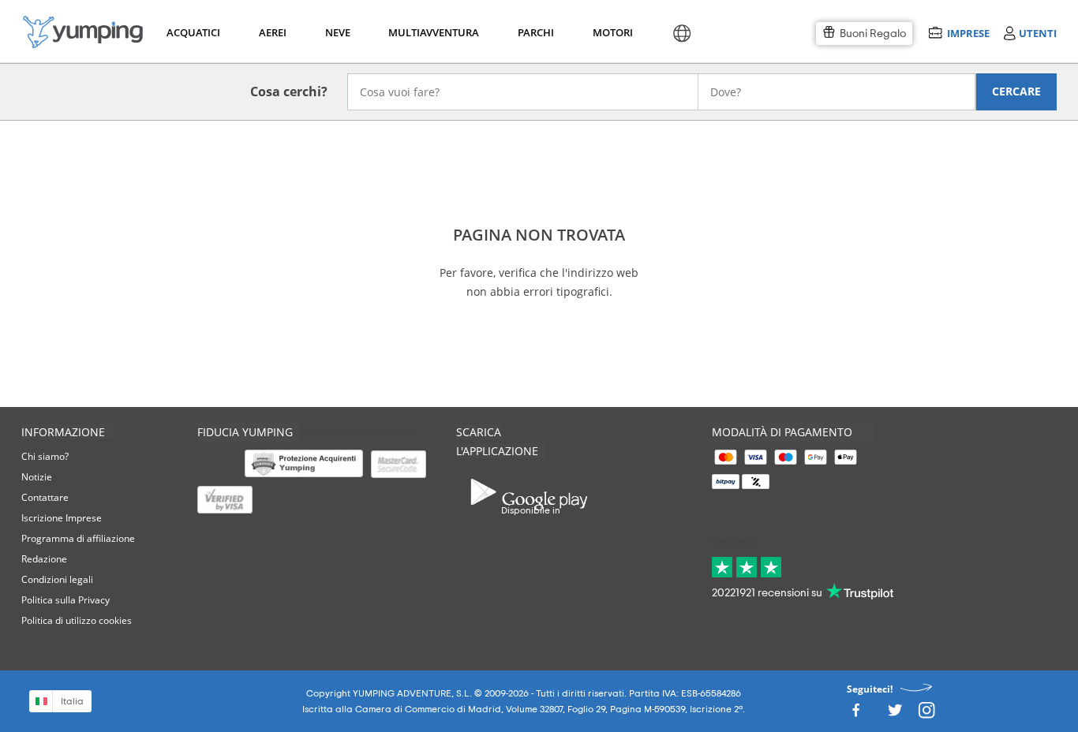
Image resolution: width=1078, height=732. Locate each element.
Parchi (535, 32)
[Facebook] (855, 714)
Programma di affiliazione (78, 538)
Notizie (36, 477)
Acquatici (192, 32)
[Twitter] (895, 714)
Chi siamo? (45, 456)
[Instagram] (926, 714)
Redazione (44, 559)
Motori (612, 32)
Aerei (272, 32)
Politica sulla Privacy (65, 600)
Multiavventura (430, 32)
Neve (337, 32)
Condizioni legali (57, 579)
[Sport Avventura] (83, 32)
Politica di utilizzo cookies (76, 620)
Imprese (968, 32)
